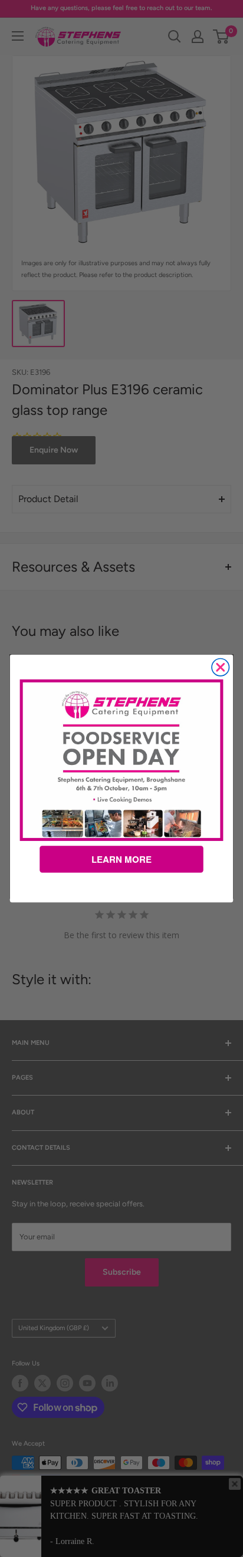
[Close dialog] (220, 667)
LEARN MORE (121, 859)
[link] (122, 760)
